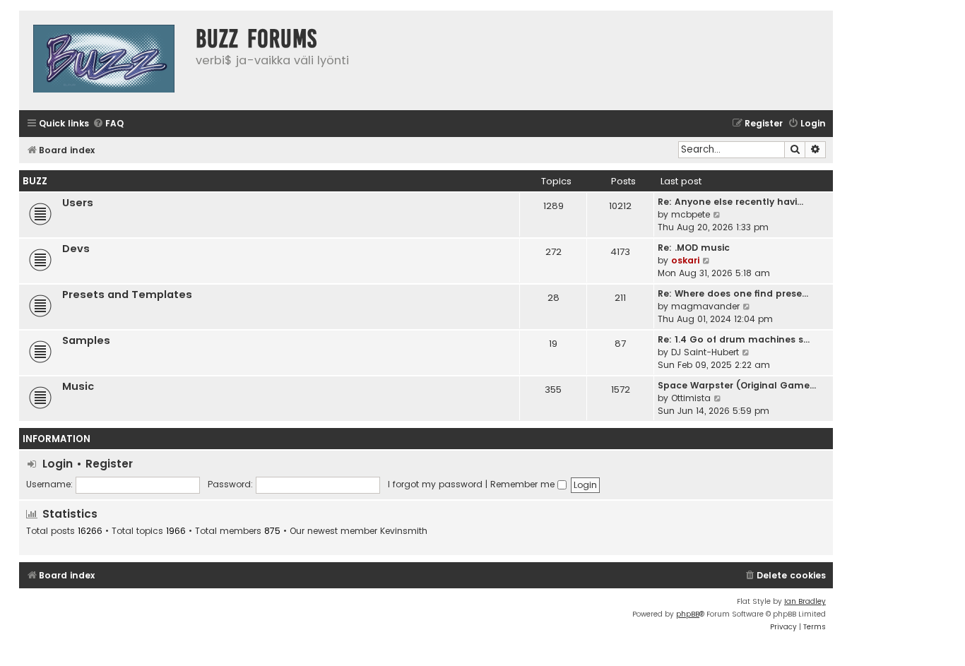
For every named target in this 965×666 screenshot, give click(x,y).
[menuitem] (108, 123)
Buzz (35, 181)
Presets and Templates (127, 294)
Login (57, 463)
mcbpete (690, 214)
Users (77, 203)
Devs (76, 249)
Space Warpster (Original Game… (737, 385)
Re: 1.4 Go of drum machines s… (734, 339)
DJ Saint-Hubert (705, 352)
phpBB (687, 614)
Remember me (523, 484)
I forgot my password (435, 484)
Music (78, 386)
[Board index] (104, 60)
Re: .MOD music (694, 248)
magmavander (705, 306)
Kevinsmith (403, 531)
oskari (685, 260)
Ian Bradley (805, 601)
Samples (86, 340)
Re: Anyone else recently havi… (730, 202)
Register (109, 463)
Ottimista (691, 398)
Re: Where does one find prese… (733, 293)
